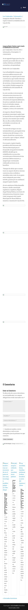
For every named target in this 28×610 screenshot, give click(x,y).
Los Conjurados (8, 16)
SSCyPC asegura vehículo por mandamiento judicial (14, 486)
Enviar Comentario (8, 439)
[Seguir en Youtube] (19, 1)
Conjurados (9, 50)
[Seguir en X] (15, 1)
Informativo (18, 16)
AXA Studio (15, 605)
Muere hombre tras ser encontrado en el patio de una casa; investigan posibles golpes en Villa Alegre (5, 503)
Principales (15, 52)
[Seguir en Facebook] (9, 1)
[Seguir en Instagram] (12, 1)
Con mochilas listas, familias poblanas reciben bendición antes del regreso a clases (22, 498)
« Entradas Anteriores (10, 598)
